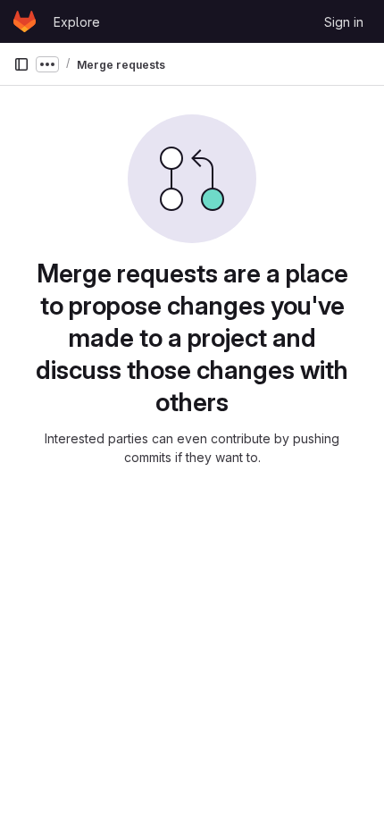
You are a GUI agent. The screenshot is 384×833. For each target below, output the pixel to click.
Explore (77, 21)
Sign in (343, 21)
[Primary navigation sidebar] (21, 64)
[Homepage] (24, 21)
